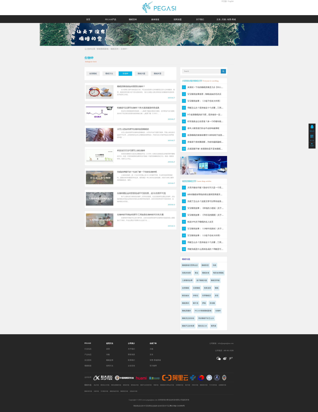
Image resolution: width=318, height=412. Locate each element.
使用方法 (109, 343)
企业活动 (131, 366)
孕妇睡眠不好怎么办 (206, 318)
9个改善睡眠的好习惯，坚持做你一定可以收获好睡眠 (210, 115)
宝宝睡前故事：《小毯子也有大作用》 (204, 101)
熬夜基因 (207, 288)
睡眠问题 (141, 74)
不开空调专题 (213, 385)
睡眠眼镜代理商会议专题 (167, 385)
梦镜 (204, 303)
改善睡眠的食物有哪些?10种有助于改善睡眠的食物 (209, 135)
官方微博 (153, 366)
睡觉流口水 (202, 326)
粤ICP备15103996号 (177, 406)
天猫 (224, 19)
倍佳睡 (212, 303)
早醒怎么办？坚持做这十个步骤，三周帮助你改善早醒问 (212, 108)
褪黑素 (213, 326)
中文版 (224, 1)
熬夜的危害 (186, 273)
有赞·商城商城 (155, 360)
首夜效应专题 (133, 391)
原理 (108, 349)
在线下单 (153, 343)
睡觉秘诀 (185, 295)
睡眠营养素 (215, 280)
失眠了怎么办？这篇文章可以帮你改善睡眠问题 (208, 201)
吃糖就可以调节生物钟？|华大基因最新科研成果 (138, 108)
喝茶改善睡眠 (218, 273)
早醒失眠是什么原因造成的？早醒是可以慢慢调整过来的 (212, 249)
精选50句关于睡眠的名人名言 (200, 222)
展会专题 (96, 385)
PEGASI (87, 343)
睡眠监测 (109, 360)
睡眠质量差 (186, 311)
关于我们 (200, 19)
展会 (196, 273)
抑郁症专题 (195, 385)
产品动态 (87, 354)
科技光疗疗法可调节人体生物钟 (131, 150)
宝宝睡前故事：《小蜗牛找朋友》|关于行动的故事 (209, 229)
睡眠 (216, 288)
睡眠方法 (109, 74)
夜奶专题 (187, 385)
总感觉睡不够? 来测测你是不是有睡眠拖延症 (207, 149)
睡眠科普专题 (88, 391)
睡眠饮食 (205, 273)
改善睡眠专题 (222, 385)
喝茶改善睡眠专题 (116, 385)
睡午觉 (195, 303)
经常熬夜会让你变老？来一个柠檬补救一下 (206, 121)
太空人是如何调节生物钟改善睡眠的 (133, 129)
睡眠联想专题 (124, 391)
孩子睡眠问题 (202, 280)
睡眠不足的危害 (188, 326)
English (231, 1)
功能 (108, 354)
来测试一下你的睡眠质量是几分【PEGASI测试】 (208, 87)
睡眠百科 (133, 19)
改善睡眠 (93, 74)
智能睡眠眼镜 (103, 49)
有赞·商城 (231, 19)
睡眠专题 (186, 259)
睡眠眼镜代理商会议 (190, 265)
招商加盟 (178, 19)
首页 (88, 19)
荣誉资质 (131, 354)
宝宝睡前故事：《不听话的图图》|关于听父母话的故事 (211, 215)
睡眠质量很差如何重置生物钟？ (131, 86)
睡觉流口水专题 (105, 385)
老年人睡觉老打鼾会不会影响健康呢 (203, 128)
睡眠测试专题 (203, 385)
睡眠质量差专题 (114, 391)
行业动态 (87, 349)
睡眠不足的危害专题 (146, 385)
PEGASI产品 (110, 19)
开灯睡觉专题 (104, 391)
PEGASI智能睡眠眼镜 (203, 311)
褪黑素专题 (126, 385)
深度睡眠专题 (179, 385)
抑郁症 (195, 295)
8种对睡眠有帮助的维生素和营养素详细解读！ (207, 194)
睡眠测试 (185, 303)
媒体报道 (155, 19)
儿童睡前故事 (187, 280)
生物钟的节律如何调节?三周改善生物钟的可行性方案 (140, 215)
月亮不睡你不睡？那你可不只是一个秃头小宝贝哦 (209, 188)
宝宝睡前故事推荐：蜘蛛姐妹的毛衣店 (204, 94)
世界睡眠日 (206, 295)
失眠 (214, 265)
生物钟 (124, 49)
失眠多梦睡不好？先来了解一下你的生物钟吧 (137, 172)
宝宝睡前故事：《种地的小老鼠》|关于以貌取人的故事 (211, 208)
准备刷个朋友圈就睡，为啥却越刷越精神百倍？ (208, 142)
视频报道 (87, 366)
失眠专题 (96, 391)
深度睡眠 (196, 288)
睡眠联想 (205, 265)
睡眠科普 (157, 74)
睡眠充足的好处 (188, 318)
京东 (218, 19)
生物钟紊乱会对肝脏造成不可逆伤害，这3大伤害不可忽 (141, 193)
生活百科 (87, 360)
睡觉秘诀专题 (135, 385)
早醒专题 (155, 385)
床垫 (216, 295)
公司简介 (131, 343)
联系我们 (131, 360)
